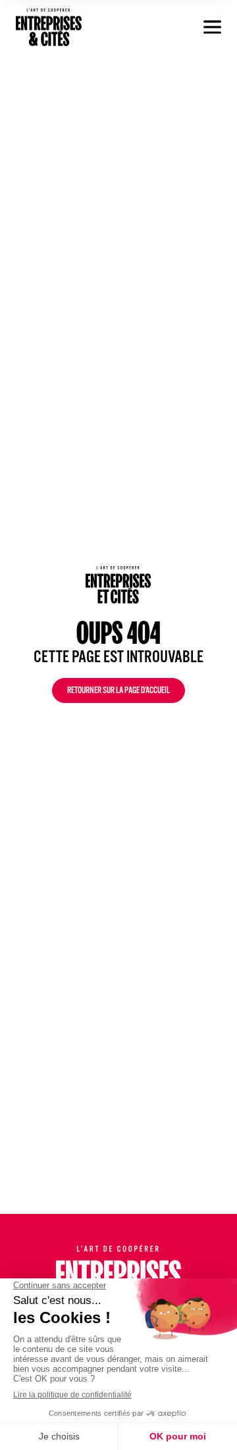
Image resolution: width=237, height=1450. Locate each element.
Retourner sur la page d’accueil (118, 691)
